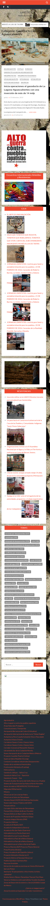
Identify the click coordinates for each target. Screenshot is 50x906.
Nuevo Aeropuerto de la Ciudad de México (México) (22, 753)
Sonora (12, 877)
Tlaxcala (32, 877)
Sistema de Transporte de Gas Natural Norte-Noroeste (23, 783)
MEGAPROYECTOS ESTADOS (27, 76)
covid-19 (35, 560)
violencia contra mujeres (16, 648)
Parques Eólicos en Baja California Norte (18, 814)
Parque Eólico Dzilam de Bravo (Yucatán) (18, 811)
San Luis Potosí (9, 869)
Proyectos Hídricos (11, 822)
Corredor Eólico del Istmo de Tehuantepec (19, 808)
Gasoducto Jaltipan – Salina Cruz (15, 772)
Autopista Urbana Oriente (13, 740)
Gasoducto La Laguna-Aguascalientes (18, 72)
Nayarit (13, 800)
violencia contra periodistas (17, 652)
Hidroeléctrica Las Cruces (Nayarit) (16, 836)
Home (6, 786)
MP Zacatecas (36, 79)
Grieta (25, 12)
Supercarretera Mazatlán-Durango (16, 759)
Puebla (6, 861)
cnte (35, 541)
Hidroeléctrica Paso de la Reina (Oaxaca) (18, 839)
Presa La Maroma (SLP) (12, 847)
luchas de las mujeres (15, 610)
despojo (10, 583)
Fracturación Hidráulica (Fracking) (16, 767)
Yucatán (34, 880)
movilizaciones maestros (16, 625)
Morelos (7, 800)
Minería (7, 792)
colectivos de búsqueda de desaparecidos (22, 545)
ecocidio (23, 583)
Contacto (7, 762)
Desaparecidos (33, 762)
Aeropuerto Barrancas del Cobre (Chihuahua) (20, 731)
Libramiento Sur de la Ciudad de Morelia (18, 751)
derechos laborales (14, 579)
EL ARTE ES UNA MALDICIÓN (18, 214)
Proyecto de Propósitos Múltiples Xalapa (18, 817)
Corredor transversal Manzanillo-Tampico (19, 748)
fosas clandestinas (29, 602)
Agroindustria (9, 720)
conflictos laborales (14, 549)
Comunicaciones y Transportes (15, 728)
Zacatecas (24, 82)
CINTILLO (20, 69)
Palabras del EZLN (25, 803)
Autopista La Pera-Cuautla (13, 737)
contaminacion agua (14, 557)
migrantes (24, 618)
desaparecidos (33, 579)
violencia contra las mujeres (17, 644)
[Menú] (4, 2)
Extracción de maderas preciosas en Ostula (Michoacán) (24, 866)
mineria (27, 621)
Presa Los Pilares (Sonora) (30, 847)
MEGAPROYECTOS (10, 76)
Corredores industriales (19, 762)
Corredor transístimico (33, 891)
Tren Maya (39, 877)
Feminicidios (26, 764)
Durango (28, 69)
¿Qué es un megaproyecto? (35, 888)
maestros (10, 618)
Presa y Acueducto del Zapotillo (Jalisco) (18, 852)
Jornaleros (12, 786)
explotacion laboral (14, 591)
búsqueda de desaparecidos (17, 541)
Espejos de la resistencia (12, 764)
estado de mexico (27, 587)
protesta (31, 629)
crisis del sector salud (32, 564)
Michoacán (35, 786)
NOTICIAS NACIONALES (11, 82)
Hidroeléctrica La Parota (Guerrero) (17, 833)
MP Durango (24, 79)
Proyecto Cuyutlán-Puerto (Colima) (17, 756)
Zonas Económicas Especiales (14, 891)
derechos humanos (14, 576)
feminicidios (11, 602)
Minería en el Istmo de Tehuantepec (16, 797)
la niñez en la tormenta (15, 606)
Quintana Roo (22, 861)
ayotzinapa (11, 537)
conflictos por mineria (15, 553)
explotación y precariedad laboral (19, 595)
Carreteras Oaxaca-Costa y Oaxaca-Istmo (19, 742)
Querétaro (13, 861)
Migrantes (7, 789)
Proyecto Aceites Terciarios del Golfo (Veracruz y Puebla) (24, 781)
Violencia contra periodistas (21, 880)
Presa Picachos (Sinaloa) (12, 850)
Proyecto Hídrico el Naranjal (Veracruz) (18, 858)
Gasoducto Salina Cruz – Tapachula (16, 775)
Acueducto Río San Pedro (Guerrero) (17, 830)
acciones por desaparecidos (17, 534)
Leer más (32, 112)
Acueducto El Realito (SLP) (13, 825)
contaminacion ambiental (16, 560)
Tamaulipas (25, 877)
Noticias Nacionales (31, 800)
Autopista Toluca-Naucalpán (33, 737)
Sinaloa (6, 877)
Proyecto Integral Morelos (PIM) (15, 819)
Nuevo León (8, 803)
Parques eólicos (9, 806)
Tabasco (18, 877)
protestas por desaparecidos (17, 633)
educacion (11, 587)
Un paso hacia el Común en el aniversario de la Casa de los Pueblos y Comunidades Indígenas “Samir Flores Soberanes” (24, 423)
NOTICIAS (19, 800)
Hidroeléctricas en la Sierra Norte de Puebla (20, 844)
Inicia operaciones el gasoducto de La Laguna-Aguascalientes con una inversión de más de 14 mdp (24, 89)
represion (30, 637)
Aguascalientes (10, 69)
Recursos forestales (11, 863)
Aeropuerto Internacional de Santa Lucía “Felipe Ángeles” (24, 734)
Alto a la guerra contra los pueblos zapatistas (20, 723)
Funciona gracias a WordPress (13, 899)
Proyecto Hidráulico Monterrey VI (16, 855)
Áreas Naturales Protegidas (14, 726)
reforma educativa (14, 637)
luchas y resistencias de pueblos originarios (22, 614)
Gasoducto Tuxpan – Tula (13, 778)
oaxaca (34, 625)
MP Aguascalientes (11, 79)
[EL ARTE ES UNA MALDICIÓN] (15, 224)
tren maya (11, 640)
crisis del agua (12, 564)
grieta (6, 97)
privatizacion (18, 115)
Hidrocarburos (9, 770)
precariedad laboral (14, 629)
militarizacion (12, 621)
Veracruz (7, 880)
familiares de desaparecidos (27, 598)
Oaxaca (15, 803)
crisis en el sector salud (15, 568)
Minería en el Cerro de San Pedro (16, 795)
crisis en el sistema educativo (17, 572)
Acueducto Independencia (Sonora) (16, 828)
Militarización (17, 789)
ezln (8, 598)
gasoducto (7, 115)
